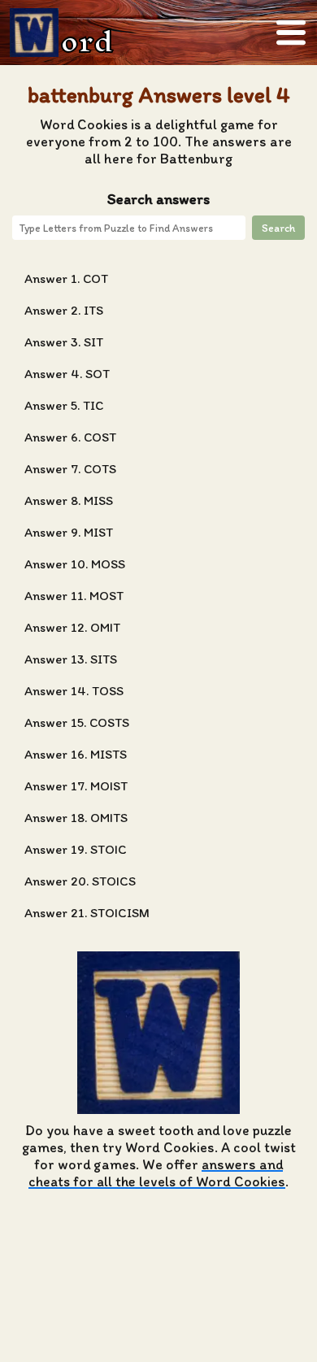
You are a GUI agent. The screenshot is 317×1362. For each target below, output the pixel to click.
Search (278, 227)
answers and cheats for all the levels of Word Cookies (156, 1172)
